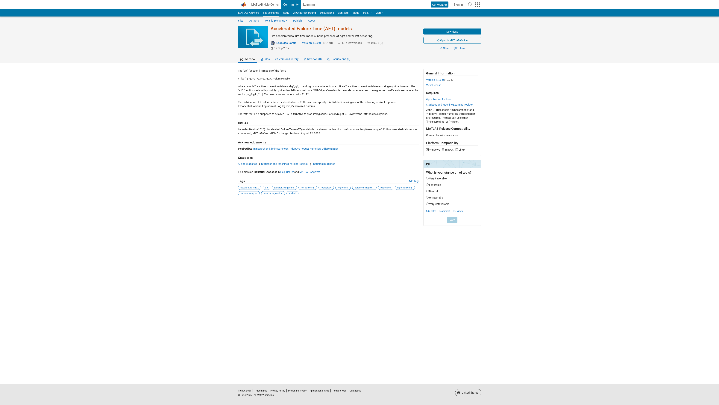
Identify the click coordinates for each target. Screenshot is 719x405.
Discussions (327, 12)
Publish (297, 20)
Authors (254, 20)
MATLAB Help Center (265, 4)
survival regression (273, 193)
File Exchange (271, 12)
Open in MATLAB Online (454, 40)
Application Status (319, 390)
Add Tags (414, 181)
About (311, 20)
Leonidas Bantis (286, 43)
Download (452, 31)
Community (291, 4)
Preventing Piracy (297, 390)
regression (385, 187)
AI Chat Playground (304, 12)
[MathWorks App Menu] (477, 4)
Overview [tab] (249, 59)
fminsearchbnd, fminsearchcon (270, 148)
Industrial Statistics (324, 163)
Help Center (287, 171)
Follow (460, 48)
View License (433, 85)
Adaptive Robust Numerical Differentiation (314, 148)
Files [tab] (266, 59)
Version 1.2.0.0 (311, 43)
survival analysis (248, 193)
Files (240, 20)
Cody (286, 12)
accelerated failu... (249, 187)
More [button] (378, 12)
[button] (470, 4)
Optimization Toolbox (438, 99)
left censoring (308, 187)
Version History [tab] (288, 59)
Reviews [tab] (314, 59)
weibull (292, 193)
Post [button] (366, 12)
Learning (309, 4)
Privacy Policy (277, 390)
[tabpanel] (359, 150)
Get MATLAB (439, 4)
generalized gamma (284, 187)
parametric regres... (364, 187)
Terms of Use (339, 390)
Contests (343, 12)
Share (446, 48)
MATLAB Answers (248, 12)
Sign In (458, 4)
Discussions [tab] (340, 59)
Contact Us (355, 390)
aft (266, 187)
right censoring (404, 187)
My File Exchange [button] (275, 20)
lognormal (343, 187)
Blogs (356, 12)
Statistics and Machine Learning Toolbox (285, 163)
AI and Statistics (247, 163)
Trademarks (260, 390)
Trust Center (244, 390)
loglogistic (326, 187)
